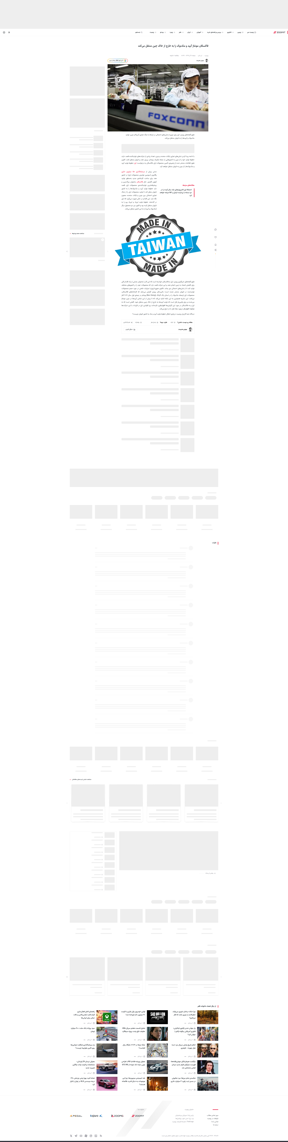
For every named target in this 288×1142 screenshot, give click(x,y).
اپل (135, 163)
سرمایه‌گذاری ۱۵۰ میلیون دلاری (133, 171)
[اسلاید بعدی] (67, 251)
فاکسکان (140, 182)
